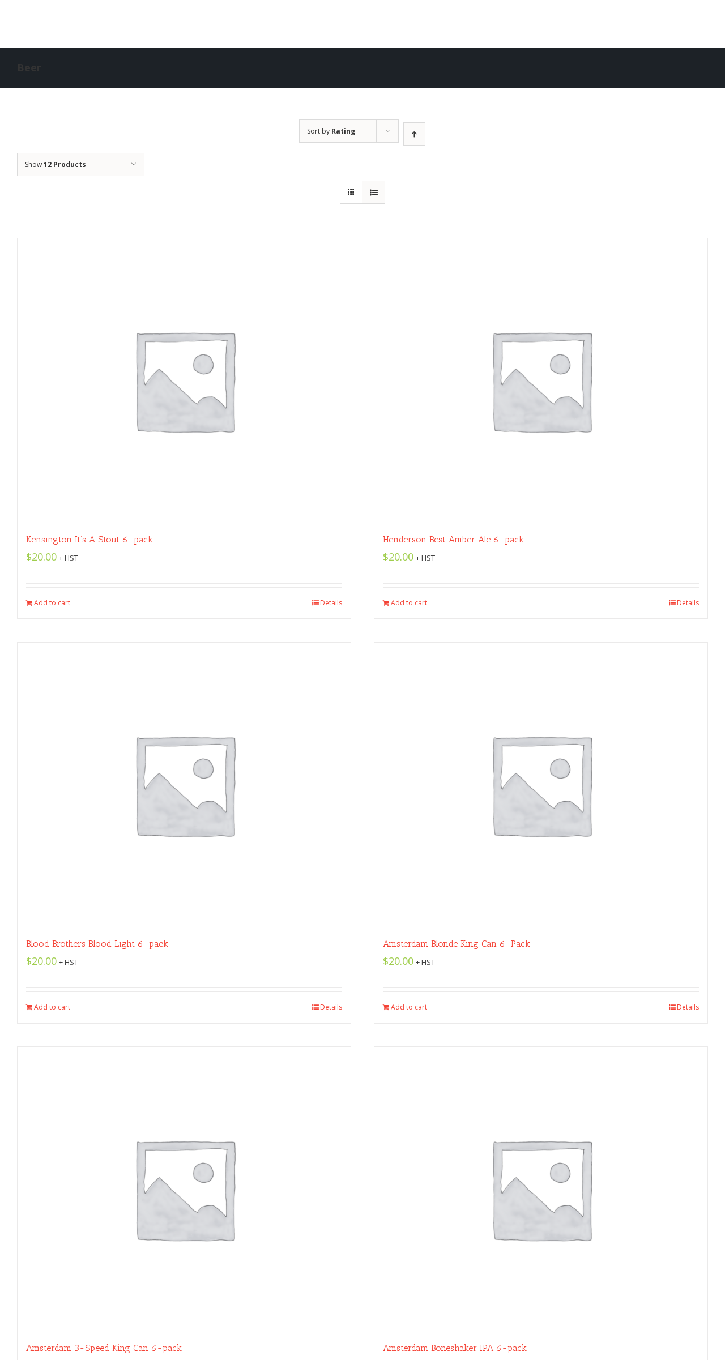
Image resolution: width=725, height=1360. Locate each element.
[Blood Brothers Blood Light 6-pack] (184, 784)
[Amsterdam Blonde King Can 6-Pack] (540, 784)
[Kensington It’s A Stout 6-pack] (184, 379)
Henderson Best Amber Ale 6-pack (453, 539)
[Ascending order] (414, 134)
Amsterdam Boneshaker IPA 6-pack (455, 1347)
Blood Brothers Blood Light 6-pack (97, 943)
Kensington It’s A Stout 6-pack (89, 539)
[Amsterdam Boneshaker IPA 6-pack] (540, 1188)
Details (331, 603)
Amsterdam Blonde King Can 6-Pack (456, 943)
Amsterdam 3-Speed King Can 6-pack (104, 1347)
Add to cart (52, 603)
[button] (498, 24)
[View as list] (373, 192)
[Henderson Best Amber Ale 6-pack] (540, 379)
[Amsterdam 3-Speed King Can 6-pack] (184, 1188)
